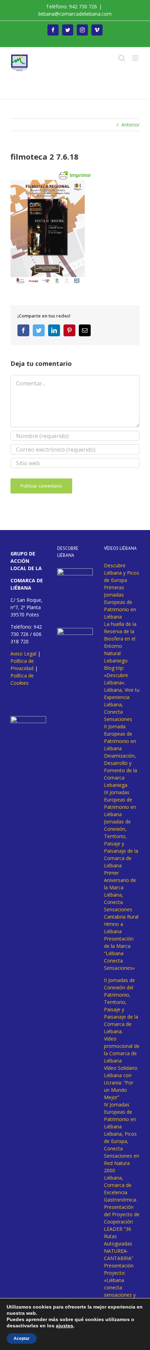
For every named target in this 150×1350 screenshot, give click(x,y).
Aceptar (22, 1338)
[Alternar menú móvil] (136, 58)
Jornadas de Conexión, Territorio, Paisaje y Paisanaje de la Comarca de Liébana (121, 843)
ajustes (64, 1325)
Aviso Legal (23, 653)
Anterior (130, 124)
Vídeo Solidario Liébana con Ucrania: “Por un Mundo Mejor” (120, 1082)
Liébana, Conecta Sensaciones (118, 711)
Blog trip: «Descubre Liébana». (116, 675)
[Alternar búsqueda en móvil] (121, 58)
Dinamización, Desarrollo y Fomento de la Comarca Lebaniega (120, 770)
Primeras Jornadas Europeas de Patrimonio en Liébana (120, 602)
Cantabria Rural (121, 916)
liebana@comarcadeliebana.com (75, 13)
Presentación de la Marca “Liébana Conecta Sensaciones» (119, 953)
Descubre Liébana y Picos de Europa (121, 572)
